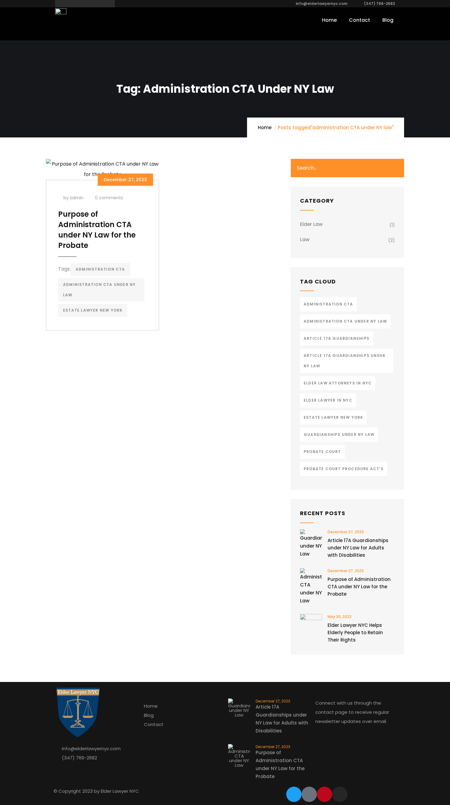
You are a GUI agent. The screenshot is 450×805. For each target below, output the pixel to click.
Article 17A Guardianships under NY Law (344, 361)
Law (304, 239)
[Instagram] (339, 794)
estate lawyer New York (92, 310)
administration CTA (100, 269)
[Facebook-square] (309, 794)
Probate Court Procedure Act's (344, 468)
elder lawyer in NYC (328, 400)
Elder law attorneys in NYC (338, 383)
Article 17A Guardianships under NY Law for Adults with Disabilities (358, 547)
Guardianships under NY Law (339, 434)
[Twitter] (294, 794)
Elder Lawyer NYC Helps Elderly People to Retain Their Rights (355, 632)
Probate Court (322, 451)
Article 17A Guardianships (336, 338)
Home (265, 127)
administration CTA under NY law (99, 290)
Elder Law (311, 224)
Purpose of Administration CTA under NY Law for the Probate (97, 229)
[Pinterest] (324, 794)
